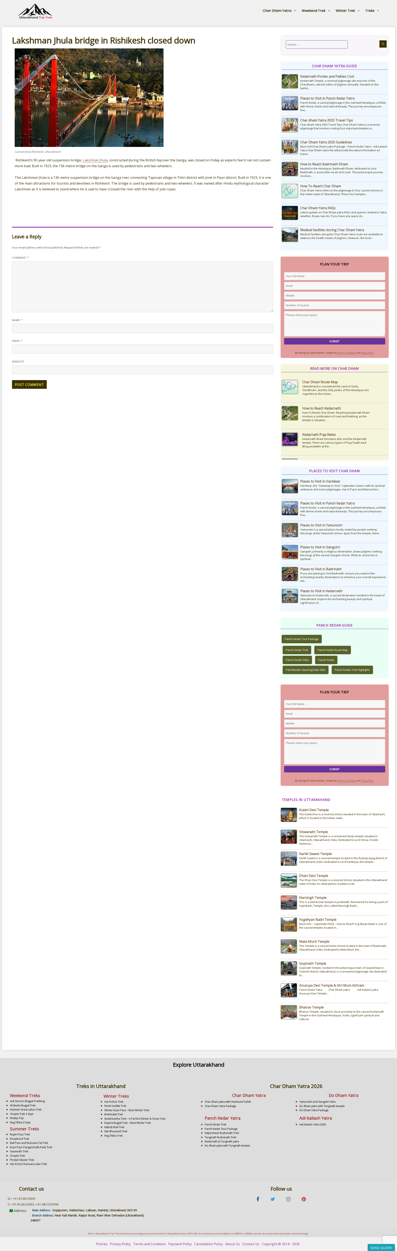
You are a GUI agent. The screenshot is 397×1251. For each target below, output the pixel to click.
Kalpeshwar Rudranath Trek (222, 1133)
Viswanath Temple (313, 832)
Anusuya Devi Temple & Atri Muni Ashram (331, 985)
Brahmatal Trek (113, 1114)
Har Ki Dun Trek (113, 1101)
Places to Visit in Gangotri (320, 547)
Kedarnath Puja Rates (319, 408)
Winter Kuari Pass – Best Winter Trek (126, 1110)
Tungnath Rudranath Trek (220, 1137)
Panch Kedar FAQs (297, 660)
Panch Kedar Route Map (332, 650)
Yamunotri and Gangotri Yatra (317, 1101)
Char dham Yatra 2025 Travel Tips (326, 120)
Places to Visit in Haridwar (320, 481)
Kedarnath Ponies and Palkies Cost (327, 76)
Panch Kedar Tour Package (302, 639)
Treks (369, 10)
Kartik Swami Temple (315, 853)
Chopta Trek (17, 1155)
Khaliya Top (17, 1118)
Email (17, 341)
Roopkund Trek (19, 1139)
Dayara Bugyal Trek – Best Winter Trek (127, 1123)
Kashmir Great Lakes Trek (26, 1109)
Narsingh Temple (312, 897)
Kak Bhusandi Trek (115, 1131)
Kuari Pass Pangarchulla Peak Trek (31, 1147)
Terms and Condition (149, 1244)
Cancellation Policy (208, 1244)
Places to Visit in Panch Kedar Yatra (327, 98)
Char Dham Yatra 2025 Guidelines (326, 142)
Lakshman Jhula (95, 160)
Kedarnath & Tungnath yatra (222, 1141)
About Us (232, 1244)
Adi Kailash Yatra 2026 (312, 1124)
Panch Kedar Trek (297, 650)
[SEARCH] (383, 44)
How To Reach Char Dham (320, 186)
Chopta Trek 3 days (21, 1114)
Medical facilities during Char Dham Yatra (332, 230)
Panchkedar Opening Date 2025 (305, 670)
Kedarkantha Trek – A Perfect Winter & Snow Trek (134, 1118)
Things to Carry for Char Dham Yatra (331, 434)
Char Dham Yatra (277, 10)
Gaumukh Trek (19, 1151)
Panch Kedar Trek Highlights (352, 670)
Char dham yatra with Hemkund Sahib (228, 1101)
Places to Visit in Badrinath (321, 569)
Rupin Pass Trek (20, 1134)
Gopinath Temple (312, 963)
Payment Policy (180, 1244)
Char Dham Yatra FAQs (318, 208)
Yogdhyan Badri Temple (317, 919)
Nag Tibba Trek (113, 1135)
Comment (20, 257)
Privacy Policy (367, 352)
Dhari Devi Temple (313, 875)
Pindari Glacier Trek (22, 1160)
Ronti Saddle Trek (115, 1106)
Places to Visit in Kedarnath (321, 591)
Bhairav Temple (311, 1007)
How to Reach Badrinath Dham (324, 164)
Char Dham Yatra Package (220, 1106)
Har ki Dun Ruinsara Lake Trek (28, 1164)
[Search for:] (317, 44)
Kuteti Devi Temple (314, 810)
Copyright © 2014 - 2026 (281, 1244)
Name (17, 320)
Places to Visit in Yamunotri (321, 525)
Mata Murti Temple (314, 941)
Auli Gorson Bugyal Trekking (27, 1101)
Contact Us (250, 1244)
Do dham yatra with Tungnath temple (322, 1106)
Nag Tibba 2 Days (20, 1122)
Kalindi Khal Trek (114, 1127)
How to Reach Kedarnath (321, 382)
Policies (102, 1244)
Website (18, 361)
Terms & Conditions (346, 352)
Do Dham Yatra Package (314, 1110)
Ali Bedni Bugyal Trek (23, 1105)
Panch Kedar (326, 660)
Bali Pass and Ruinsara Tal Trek (29, 1143)
